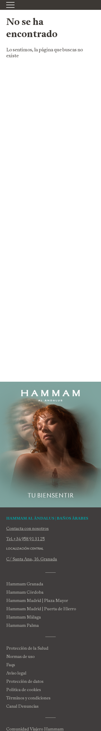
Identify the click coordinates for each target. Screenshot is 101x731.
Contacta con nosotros (27, 528)
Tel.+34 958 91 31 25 (25, 539)
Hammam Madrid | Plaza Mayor (37, 600)
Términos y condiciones (28, 698)
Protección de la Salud (27, 648)
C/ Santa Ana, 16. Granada (31, 559)
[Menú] (10, 5)
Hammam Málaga (23, 617)
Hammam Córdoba (25, 592)
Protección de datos (25, 681)
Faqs (10, 665)
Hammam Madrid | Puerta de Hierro (41, 609)
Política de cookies (23, 689)
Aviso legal (16, 673)
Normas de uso (20, 656)
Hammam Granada (24, 584)
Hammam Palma (22, 625)
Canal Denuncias (22, 706)
